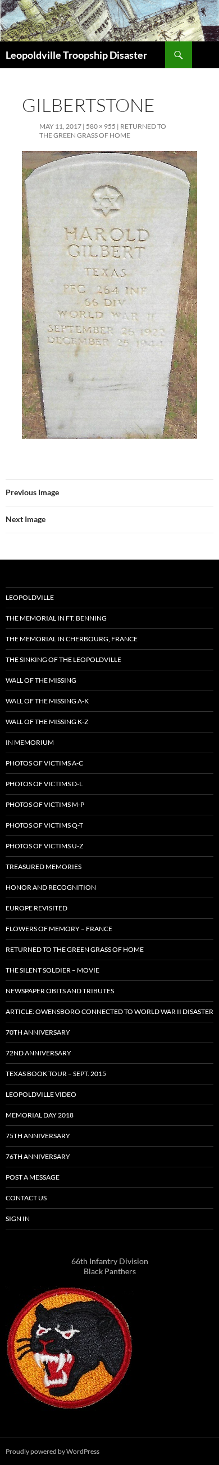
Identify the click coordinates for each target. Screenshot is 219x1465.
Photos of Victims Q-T (44, 825)
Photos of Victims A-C (44, 763)
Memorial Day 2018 (40, 1115)
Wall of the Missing (41, 680)
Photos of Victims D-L (44, 784)
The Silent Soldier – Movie (52, 970)
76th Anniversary (38, 1156)
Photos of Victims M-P (45, 804)
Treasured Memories (43, 866)
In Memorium (30, 742)
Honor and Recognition (51, 887)
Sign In (18, 1218)
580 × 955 (101, 126)
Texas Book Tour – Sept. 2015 (56, 1073)
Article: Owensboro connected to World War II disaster (109, 1011)
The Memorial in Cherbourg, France (72, 639)
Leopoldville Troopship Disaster (76, 55)
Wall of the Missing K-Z (47, 721)
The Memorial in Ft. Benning (56, 618)
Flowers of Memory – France (59, 928)
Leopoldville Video (41, 1094)
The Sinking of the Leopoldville (63, 659)
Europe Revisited (36, 908)
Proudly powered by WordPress (52, 1451)
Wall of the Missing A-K (47, 701)
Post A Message (33, 1177)
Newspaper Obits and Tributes (60, 991)
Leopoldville (30, 597)
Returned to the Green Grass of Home (102, 130)
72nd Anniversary (38, 1053)
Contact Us (26, 1198)
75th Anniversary (38, 1135)
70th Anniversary (38, 1032)
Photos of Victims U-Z (44, 846)
